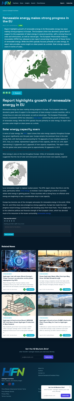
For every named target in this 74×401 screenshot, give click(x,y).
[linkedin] (13, 384)
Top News (15, 3)
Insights (27, 3)
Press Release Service (8, 391)
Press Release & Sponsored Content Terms (14, 389)
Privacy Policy (5, 394)
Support (40, 391)
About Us (41, 368)
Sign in (62, 3)
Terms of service (6, 396)
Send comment (9, 234)
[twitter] (6, 384)
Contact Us (41, 373)
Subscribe (69, 3)
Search (33, 3)
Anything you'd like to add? (14, 223)
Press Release (41, 3)
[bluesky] (3, 384)
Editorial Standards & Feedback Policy (48, 375)
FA (3, 92)
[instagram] (9, 384)
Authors (40, 370)
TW (6, 92)
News (21, 3)
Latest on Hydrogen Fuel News (10, 10)
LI (9, 92)
